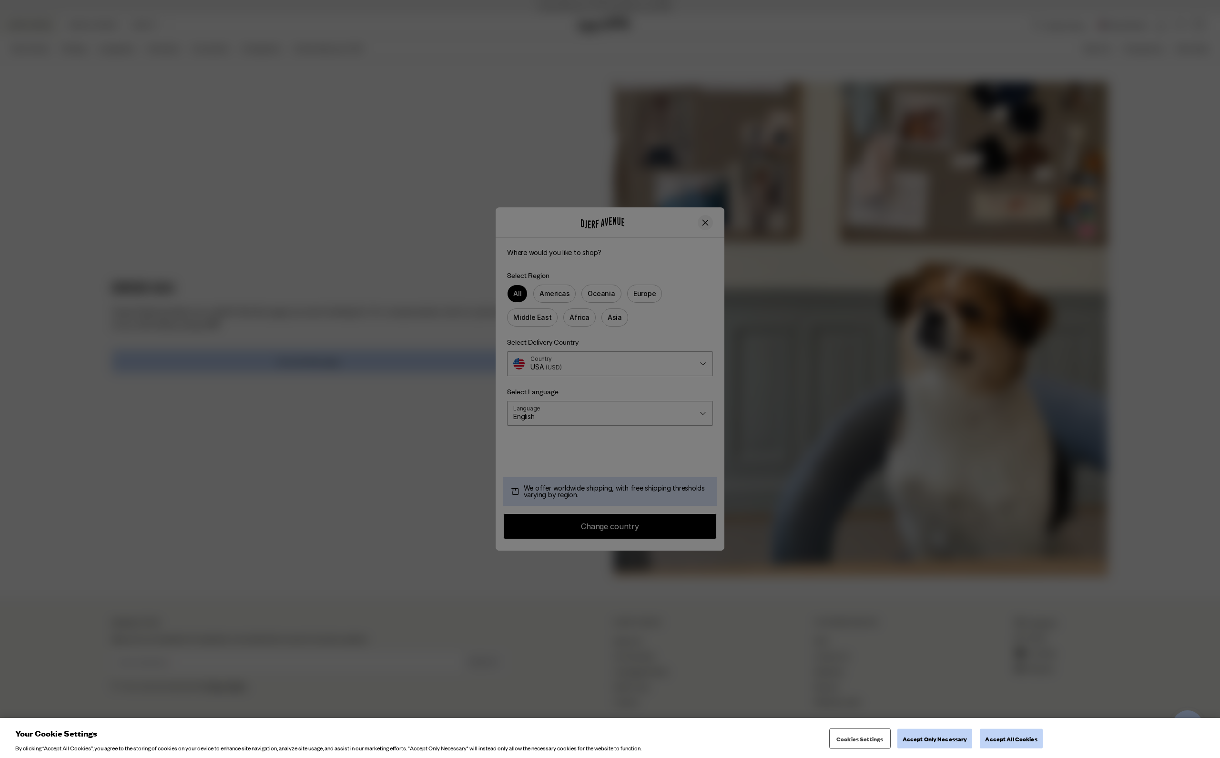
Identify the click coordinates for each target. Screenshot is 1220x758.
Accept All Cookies (1011, 738)
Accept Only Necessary (935, 738)
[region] (610, 738)
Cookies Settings (859, 738)
